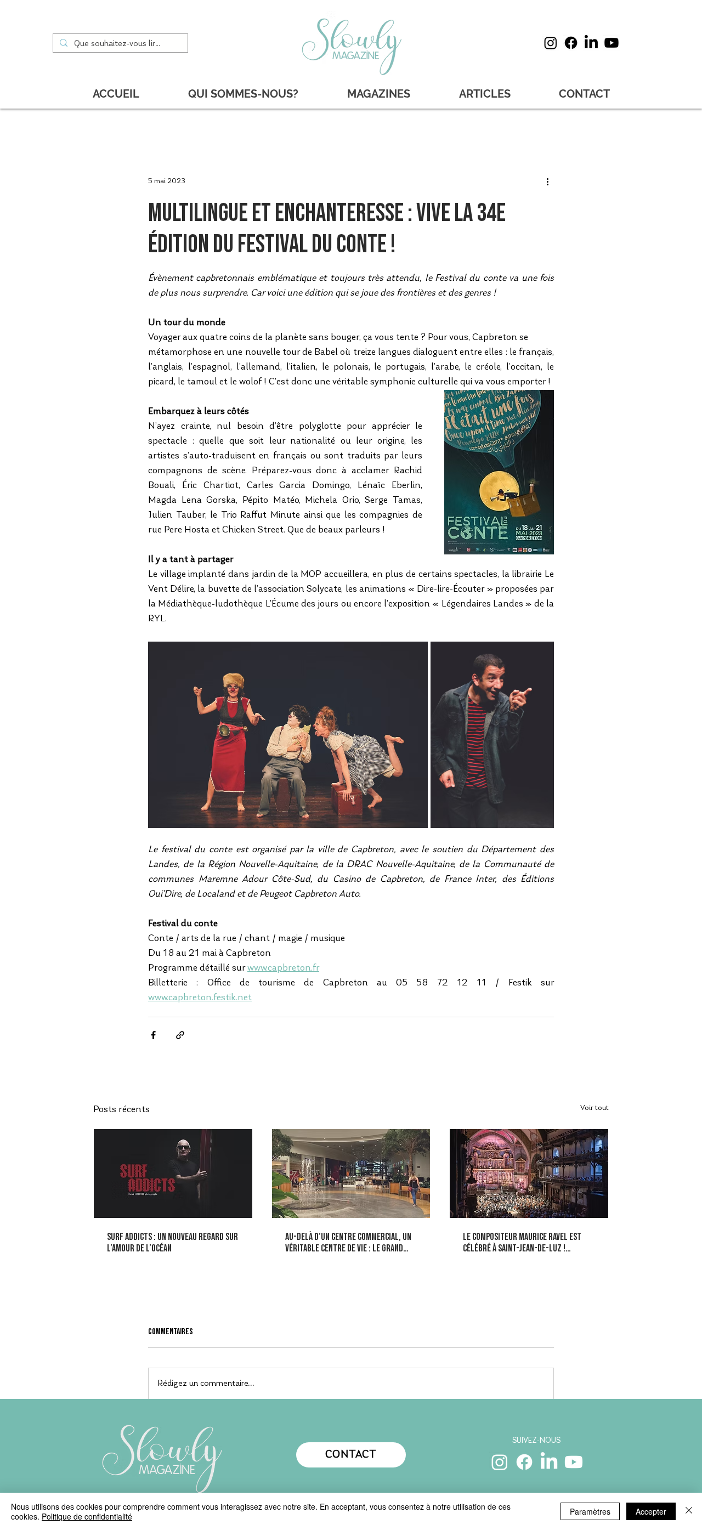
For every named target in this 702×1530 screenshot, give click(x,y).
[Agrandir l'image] (288, 735)
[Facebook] (571, 43)
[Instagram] (550, 43)
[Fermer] (688, 1511)
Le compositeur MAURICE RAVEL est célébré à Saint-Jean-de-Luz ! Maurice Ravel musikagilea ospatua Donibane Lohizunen (524, 1242)
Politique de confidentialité (87, 1516)
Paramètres (590, 1511)
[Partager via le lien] (180, 1035)
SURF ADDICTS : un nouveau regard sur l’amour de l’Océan (172, 1242)
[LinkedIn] (591, 43)
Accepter (651, 1511)
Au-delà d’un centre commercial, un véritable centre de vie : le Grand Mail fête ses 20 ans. (348, 1242)
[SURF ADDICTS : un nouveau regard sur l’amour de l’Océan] (173, 1173)
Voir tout (594, 1108)
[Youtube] (611, 43)
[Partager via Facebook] (153, 1035)
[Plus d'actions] (547, 181)
